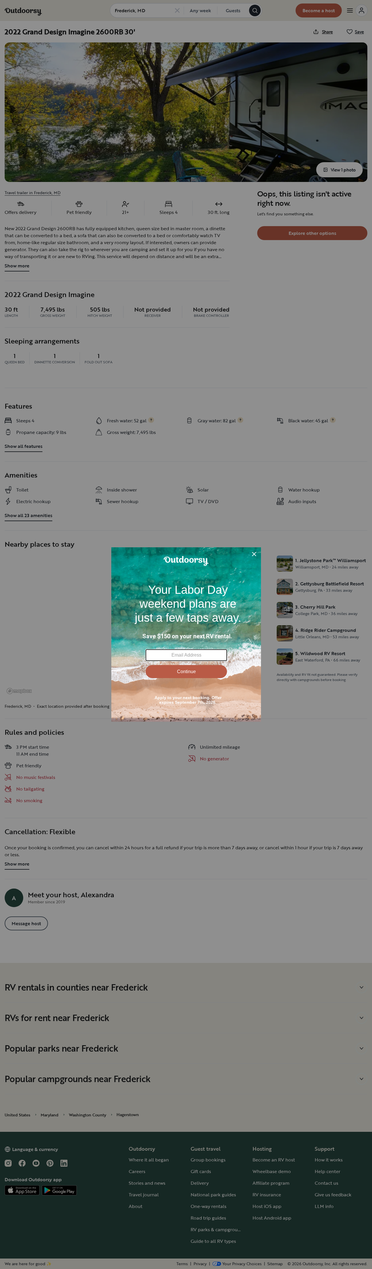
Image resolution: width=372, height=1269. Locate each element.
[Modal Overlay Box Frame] (186, 634)
